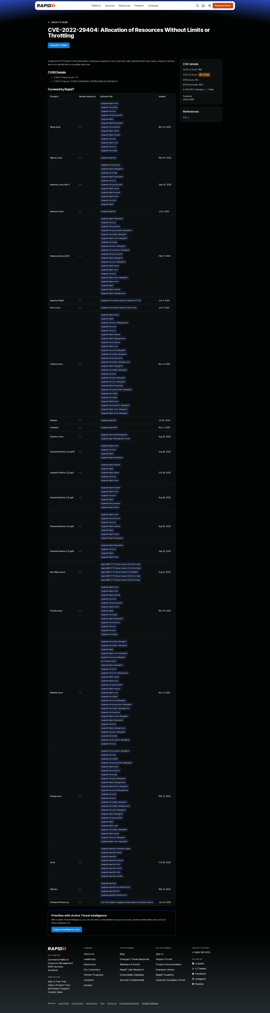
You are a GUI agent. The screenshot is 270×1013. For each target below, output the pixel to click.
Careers (88, 985)
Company (153, 5)
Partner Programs (93, 974)
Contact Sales (55, 992)
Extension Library (165, 969)
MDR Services (55, 966)
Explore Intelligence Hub (67, 929)
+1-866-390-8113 (201, 952)
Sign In (159, 954)
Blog (122, 954)
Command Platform (58, 959)
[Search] (197, 5)
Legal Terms (63, 1003)
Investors (89, 980)
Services (109, 5)
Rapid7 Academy (165, 974)
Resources (124, 5)
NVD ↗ (186, 117)
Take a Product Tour (59, 985)
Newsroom (90, 964)
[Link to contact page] (203, 5)
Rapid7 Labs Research (132, 969)
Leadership (89, 959)
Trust (102, 1003)
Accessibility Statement (129, 1003)
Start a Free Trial (57, 981)
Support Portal (164, 959)
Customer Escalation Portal (170, 980)
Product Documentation (168, 964)
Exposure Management (60, 963)
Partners (139, 5)
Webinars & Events (130, 964)
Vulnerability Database (132, 974)
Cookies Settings (150, 1003)
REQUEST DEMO (58, 45)
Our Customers (92, 969)
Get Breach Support (58, 988)
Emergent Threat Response (134, 959)
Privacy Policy (77, 1003)
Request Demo (223, 5)
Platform (96, 5)
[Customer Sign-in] (209, 5)
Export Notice (91, 1003)
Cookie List (112, 1003)
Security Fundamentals (132, 980)
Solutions (53, 970)
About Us (89, 954)
